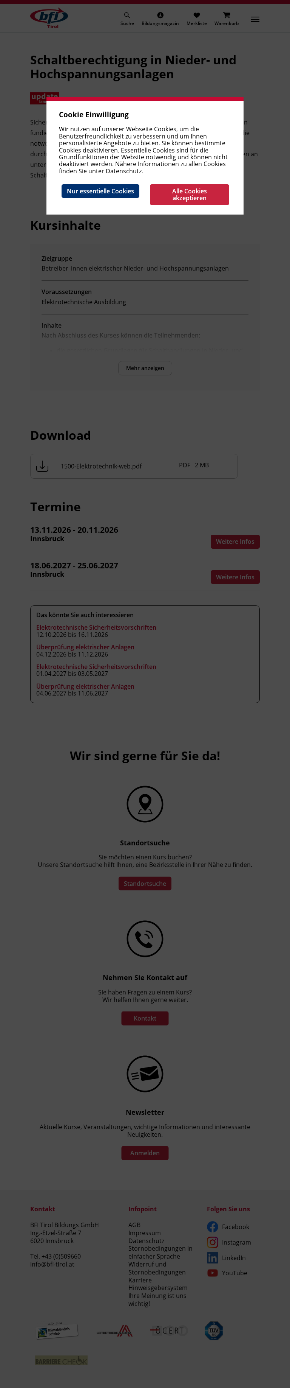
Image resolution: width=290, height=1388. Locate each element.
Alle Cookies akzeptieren (189, 194)
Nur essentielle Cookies (100, 191)
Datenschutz (124, 171)
